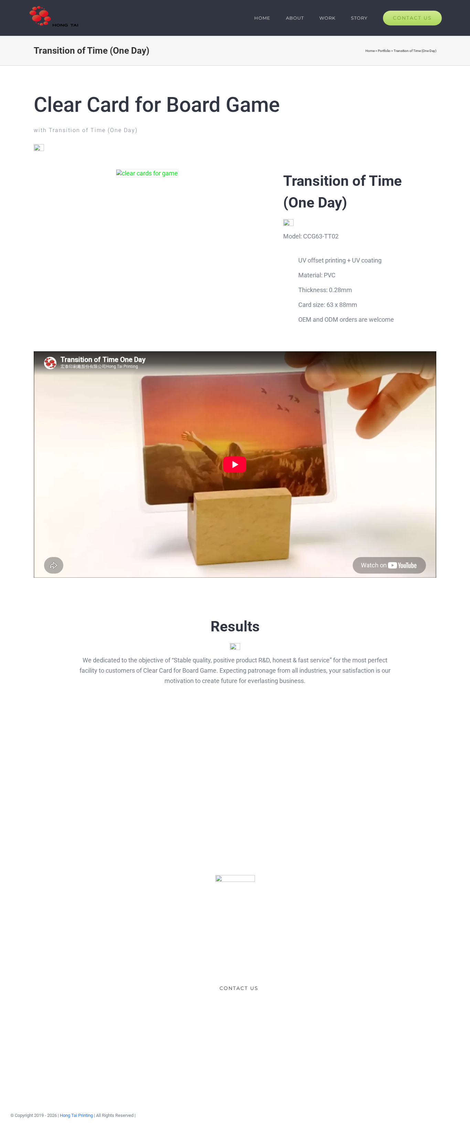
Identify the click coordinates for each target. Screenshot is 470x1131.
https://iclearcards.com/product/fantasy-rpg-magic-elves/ (47, 765)
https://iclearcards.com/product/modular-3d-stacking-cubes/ (329, 765)
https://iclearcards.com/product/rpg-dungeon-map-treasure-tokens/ (141, 765)
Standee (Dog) (422, 765)
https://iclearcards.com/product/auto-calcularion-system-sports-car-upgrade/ (235, 765)
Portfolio (384, 51)
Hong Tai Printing (76, 1115)
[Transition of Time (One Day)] (147, 173)
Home (370, 51)
